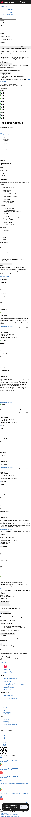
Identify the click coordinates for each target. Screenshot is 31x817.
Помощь (5, 700)
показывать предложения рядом (11, 271)
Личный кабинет (8, 669)
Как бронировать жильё (10, 678)
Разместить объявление (10, 696)
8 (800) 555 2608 (8, 672)
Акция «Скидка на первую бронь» (13, 684)
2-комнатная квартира (6, 326)
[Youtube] (4, 743)
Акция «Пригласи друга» (10, 683)
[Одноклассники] (4, 736)
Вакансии (6, 721)
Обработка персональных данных (10, 816)
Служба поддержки (9, 671)
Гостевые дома (7, 712)
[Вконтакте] (4, 740)
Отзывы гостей (7, 680)
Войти (23, 2)
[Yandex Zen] (4, 745)
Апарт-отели (7, 709)
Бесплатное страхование (10, 698)
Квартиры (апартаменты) (10, 706)
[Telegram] (4, 734)
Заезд (1, 18)
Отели (5, 707)
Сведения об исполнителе (7, 633)
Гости (1, 25)
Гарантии (6, 686)
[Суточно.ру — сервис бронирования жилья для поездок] (7, 2)
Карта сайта (3, 813)
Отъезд (2, 22)
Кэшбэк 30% (7, 681)
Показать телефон (5, 73)
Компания (6, 719)
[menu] (29, 2)
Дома (5, 710)
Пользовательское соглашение (9, 814)
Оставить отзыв (5, 604)
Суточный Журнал (8, 687)
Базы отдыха (7, 713)
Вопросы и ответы (8, 689)
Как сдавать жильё (8, 695)
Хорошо (23, 807)
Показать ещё (4, 603)
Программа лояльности (10, 725)
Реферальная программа (10, 724)
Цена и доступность (6, 64)
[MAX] (4, 738)
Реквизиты (6, 722)
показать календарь (6, 264)
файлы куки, (13, 805)
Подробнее (3, 662)
